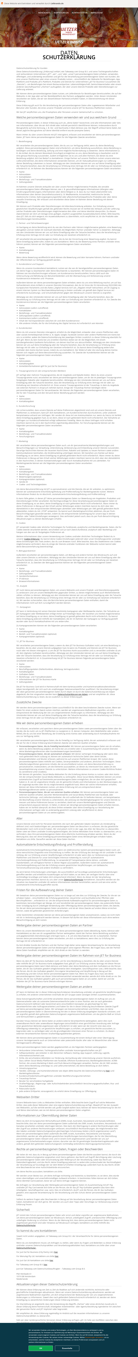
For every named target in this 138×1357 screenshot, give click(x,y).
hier (108, 1071)
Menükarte (44, 12)
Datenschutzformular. (26, 1248)
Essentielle (67, 1348)
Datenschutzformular (73, 879)
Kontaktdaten (79, 12)
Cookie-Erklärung (31, 539)
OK (40, 1348)
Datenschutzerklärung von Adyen (73, 694)
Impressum (97, 12)
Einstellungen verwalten (94, 1337)
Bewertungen (61, 12)
